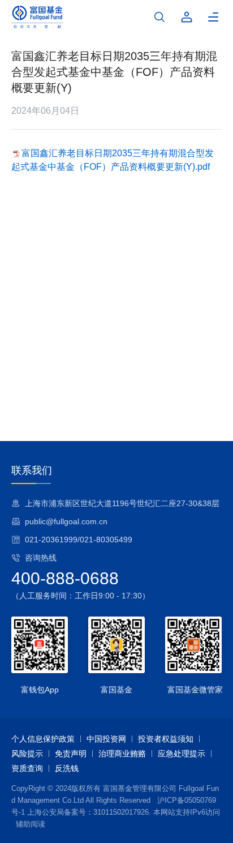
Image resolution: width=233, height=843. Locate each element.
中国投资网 (106, 738)
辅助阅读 (30, 824)
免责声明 (71, 753)
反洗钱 (67, 768)
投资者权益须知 (165, 738)
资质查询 (27, 768)
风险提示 (27, 753)
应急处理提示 (181, 753)
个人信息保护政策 (43, 738)
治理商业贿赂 (122, 753)
